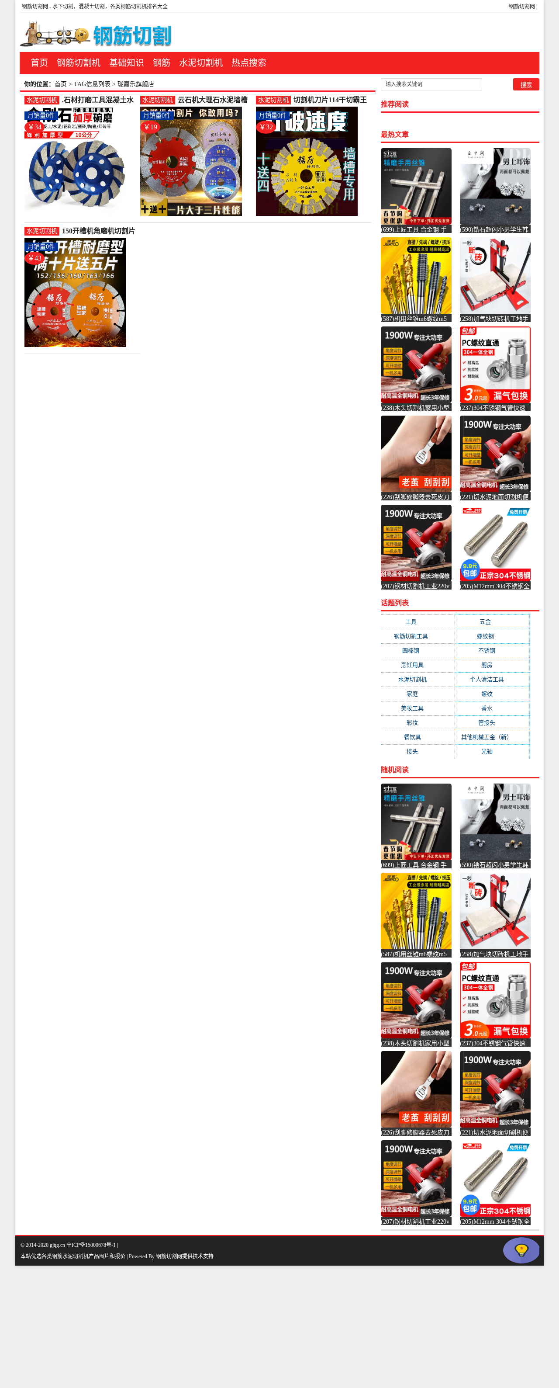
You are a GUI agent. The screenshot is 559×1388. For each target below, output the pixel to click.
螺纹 (492, 694)
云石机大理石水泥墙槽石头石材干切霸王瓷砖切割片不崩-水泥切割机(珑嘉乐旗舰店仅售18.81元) (215, 100)
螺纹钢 (492, 636)
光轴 (492, 751)
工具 (418, 621)
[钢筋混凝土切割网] (97, 32)
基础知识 (126, 63)
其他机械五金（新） (492, 737)
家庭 (418, 694)
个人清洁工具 (492, 679)
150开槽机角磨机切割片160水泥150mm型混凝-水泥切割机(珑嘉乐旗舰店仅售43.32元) (98, 231)
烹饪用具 (418, 665)
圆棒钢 (417, 650)
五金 (492, 621)
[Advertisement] (262, 1327)
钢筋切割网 (522, 6)
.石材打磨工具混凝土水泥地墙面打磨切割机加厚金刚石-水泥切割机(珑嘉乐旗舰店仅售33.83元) (99, 100)
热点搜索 (248, 63)
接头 (418, 751)
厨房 (492, 665)
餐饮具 (418, 737)
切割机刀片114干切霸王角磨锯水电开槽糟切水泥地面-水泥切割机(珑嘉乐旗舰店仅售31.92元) (330, 100)
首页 (39, 63)
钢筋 (161, 63)
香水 (492, 708)
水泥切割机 (201, 63)
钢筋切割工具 (418, 636)
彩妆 (418, 722)
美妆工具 (418, 708)
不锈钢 (492, 650)
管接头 (492, 722)
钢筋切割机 (78, 63)
